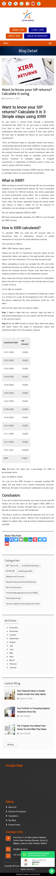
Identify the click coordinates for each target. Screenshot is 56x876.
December (13, 628)
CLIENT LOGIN (37, 30)
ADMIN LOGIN (18, 30)
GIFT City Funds (12, 566)
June (11, 649)
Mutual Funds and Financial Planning (21, 582)
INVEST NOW (14, 36)
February (13, 664)
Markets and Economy (15, 577)
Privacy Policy (14, 825)
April (11, 657)
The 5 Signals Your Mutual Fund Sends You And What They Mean (31, 727)
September (14, 638)
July (11, 646)
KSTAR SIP (10, 571)
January (12, 667)
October (12, 635)
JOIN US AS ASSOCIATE (37, 36)
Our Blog (12, 820)
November (13, 631)
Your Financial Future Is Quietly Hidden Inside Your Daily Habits (31, 692)
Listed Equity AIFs (25, 571)
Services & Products (17, 811)
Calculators (13, 816)
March (12, 660)
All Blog (10, 744)
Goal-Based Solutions (30, 566)
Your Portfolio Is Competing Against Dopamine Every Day (33, 710)
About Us (12, 807)
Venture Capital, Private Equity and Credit (23, 604)
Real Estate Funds (13, 598)
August (12, 642)
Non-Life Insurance (13, 587)
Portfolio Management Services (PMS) (22, 593)
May (11, 653)
